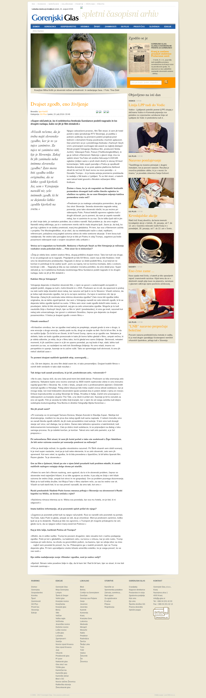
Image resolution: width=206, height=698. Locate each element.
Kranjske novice (62, 601)
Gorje (82, 601)
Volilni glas (60, 598)
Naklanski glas (62, 662)
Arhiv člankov (38, 31)
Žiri (81, 659)
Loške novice (61, 630)
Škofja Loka (85, 644)
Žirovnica (84, 662)
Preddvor (84, 636)
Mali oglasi (109, 595)
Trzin (82, 647)
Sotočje (59, 641)
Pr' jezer (59, 659)
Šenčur (83, 641)
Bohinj (82, 590)
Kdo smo (132, 598)
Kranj (82, 616)
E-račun (108, 601)
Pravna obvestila (136, 607)
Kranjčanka (60, 604)
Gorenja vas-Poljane (88, 598)
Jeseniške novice (63, 624)
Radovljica (84, 639)
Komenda (84, 613)
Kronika (85, 27)
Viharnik (59, 653)
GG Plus (125, 27)
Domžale (83, 595)
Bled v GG (60, 679)
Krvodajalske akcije (143, 215)
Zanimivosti (110, 27)
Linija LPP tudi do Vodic (147, 104)
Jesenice (83, 604)
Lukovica (83, 621)
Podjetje (79, 4)
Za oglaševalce (111, 598)
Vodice (83, 653)
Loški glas (60, 633)
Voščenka (60, 621)
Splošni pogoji (135, 610)
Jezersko (83, 607)
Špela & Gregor (62, 595)
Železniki (83, 656)
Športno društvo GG (137, 604)
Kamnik (83, 610)
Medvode (84, 624)
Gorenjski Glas (62, 587)
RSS (33, 4)
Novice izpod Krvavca (64, 644)
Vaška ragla (60, 618)
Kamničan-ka (61, 670)
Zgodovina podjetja (137, 595)
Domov (36, 27)
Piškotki (100, 4)
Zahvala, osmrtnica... (113, 593)
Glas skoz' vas (61, 664)
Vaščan (59, 616)
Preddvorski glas (62, 656)
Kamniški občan (62, 676)
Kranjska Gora (86, 618)
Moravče (83, 630)
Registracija (109, 607)
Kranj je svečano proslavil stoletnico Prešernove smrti (161, 53)
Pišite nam (90, 4)
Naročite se (109, 587)
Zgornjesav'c (61, 639)
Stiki (57, 613)
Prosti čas (139, 27)
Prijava (107, 604)
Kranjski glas (61, 607)
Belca (58, 610)
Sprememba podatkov (114, 590)
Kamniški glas (61, 673)
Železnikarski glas (63, 687)
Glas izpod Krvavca (63, 647)
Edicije (167, 27)
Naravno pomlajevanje (145, 160)
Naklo (82, 633)
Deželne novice (62, 627)
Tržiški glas (60, 667)
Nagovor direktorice (137, 590)
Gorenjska (50, 27)
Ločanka (59, 636)
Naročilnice (54, 4)
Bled (82, 587)
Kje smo (132, 601)
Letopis (59, 593)
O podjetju (133, 587)
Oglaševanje (67, 4)
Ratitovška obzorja (63, 684)
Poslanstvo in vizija (137, 593)
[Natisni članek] (108, 112)
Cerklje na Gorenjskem (89, 593)
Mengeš (83, 627)
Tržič (82, 650)
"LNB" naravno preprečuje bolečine (148, 328)
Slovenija (154, 27)
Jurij (57, 650)
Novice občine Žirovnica (65, 682)
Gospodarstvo (68, 27)
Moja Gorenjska (62, 590)
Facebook (42, 4)
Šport (97, 27)
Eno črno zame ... (141, 270)
